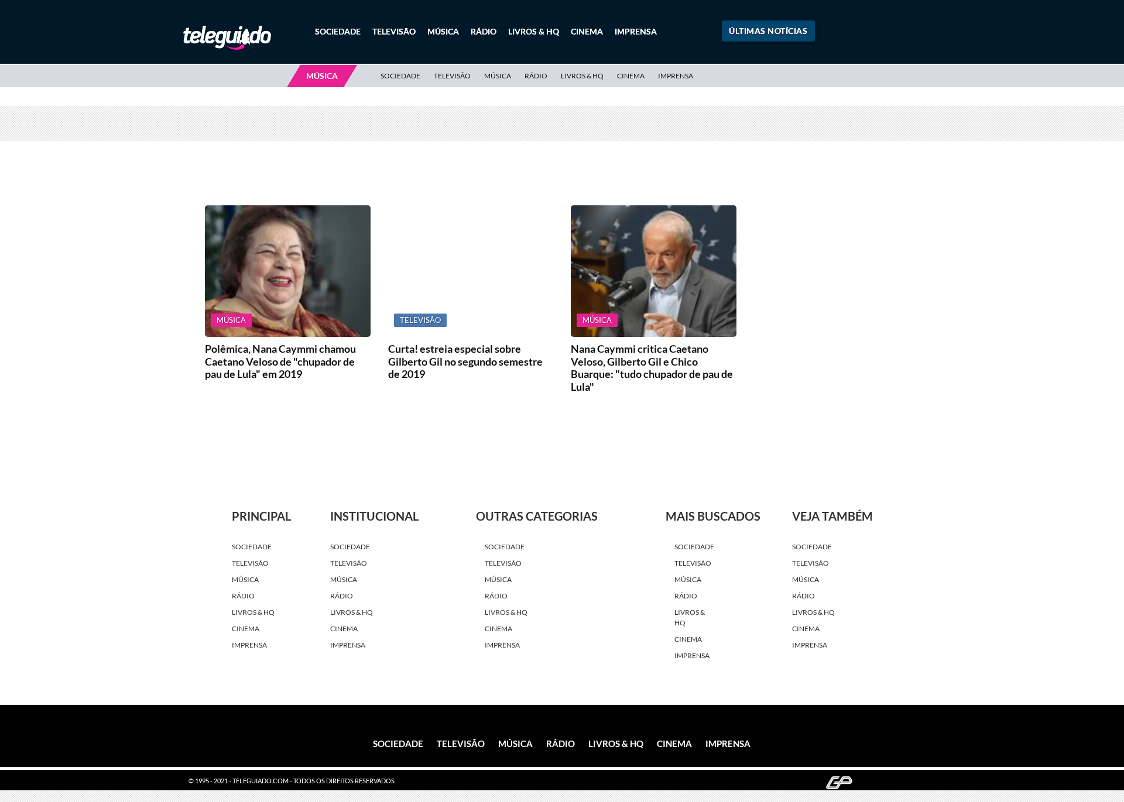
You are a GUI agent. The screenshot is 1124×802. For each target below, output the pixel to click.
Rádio (483, 31)
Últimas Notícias (768, 31)
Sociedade (338, 31)
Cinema (587, 31)
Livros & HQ (533, 31)
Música (443, 31)
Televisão (394, 31)
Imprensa (636, 31)
